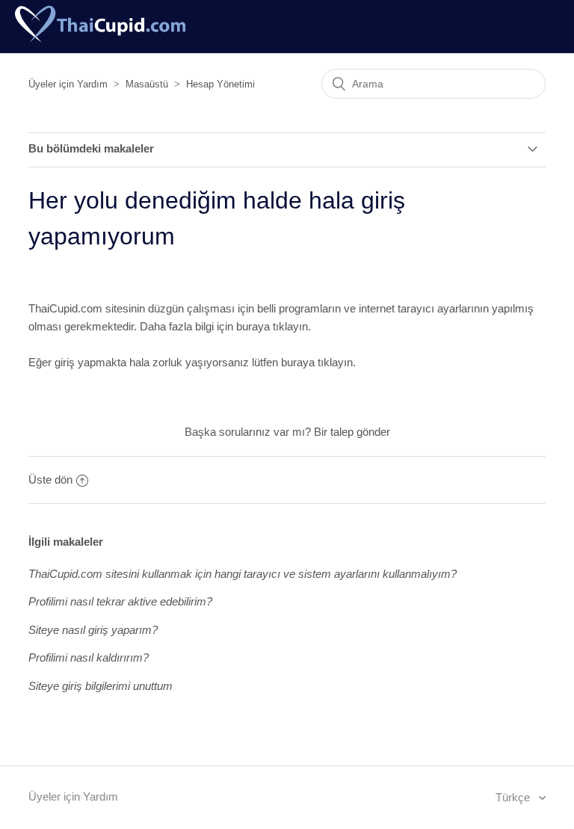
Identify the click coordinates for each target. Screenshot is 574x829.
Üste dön (50, 479)
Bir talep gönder (352, 431)
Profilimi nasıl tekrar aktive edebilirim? (120, 601)
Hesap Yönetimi (220, 84)
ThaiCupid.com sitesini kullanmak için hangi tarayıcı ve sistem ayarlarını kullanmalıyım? (242, 573)
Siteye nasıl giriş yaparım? (93, 629)
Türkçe (514, 797)
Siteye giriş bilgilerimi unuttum (100, 685)
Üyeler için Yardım (68, 84)
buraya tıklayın (272, 326)
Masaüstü (147, 84)
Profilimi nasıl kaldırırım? (88, 657)
